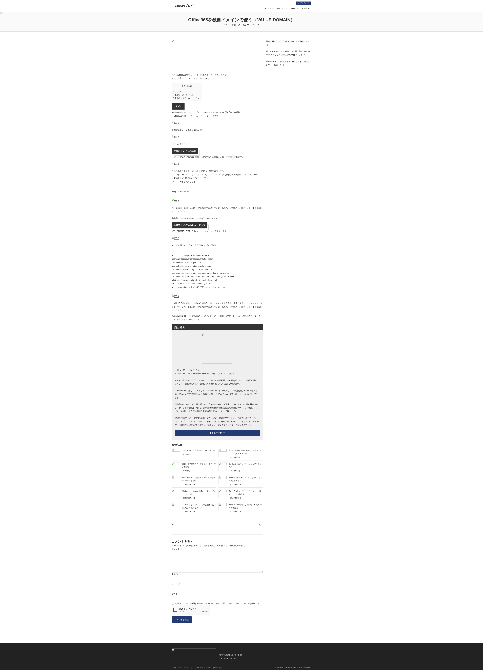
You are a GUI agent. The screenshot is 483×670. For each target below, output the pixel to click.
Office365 (241, 25)
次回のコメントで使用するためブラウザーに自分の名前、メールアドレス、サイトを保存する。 (218, 603)
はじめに (177, 91)
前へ (174, 524)
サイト (175, 594)
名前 (175, 574)
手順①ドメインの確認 (183, 95)
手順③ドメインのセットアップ (187, 98)
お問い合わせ (303, 3)
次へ (261, 524)
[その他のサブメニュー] (309, 8)
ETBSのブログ (184, 5)
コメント (177, 549)
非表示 (189, 86)
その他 (304, 8)
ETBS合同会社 (195, 404)
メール (176, 584)
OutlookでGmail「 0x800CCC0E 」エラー (198, 450)
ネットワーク (253, 25)
